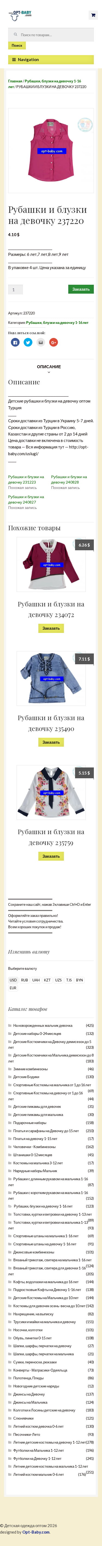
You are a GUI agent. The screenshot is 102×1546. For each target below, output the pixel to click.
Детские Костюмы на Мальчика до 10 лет (46, 1298)
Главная (15, 81)
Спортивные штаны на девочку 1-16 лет (44, 1244)
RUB (24, 980)
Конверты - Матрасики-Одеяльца (40, 1370)
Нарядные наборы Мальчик (35, 1171)
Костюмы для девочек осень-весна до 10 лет (49, 1306)
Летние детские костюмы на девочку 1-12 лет (49, 1442)
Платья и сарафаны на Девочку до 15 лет (46, 1131)
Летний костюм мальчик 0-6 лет (38, 1474)
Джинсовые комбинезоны (33, 1252)
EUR (13, 988)
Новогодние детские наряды (36, 1386)
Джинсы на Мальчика (30, 1402)
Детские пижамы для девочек (37, 1106)
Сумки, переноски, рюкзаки (35, 1362)
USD (13, 980)
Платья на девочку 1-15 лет (35, 1138)
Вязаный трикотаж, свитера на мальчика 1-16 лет (52, 1260)
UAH (36, 980)
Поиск (17, 45)
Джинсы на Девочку (29, 1394)
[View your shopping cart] (93, 15)
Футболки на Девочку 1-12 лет (37, 1458)
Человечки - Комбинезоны (34, 1147)
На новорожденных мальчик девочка (42, 1025)
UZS (58, 980)
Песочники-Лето (26, 1434)
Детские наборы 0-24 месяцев (37, 1033)
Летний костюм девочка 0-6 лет (38, 1426)
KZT (47, 980)
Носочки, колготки (27, 1330)
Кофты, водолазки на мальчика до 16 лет (46, 1282)
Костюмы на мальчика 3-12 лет (38, 1163)
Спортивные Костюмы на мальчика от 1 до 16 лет (52, 1085)
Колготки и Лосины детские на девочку (44, 1410)
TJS (69, 980)
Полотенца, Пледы (28, 1378)
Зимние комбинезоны (30, 1069)
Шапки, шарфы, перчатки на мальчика (43, 1354)
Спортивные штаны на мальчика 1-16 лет (46, 1236)
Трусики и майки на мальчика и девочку (44, 1322)
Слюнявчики (23, 1418)
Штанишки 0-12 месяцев (32, 1155)
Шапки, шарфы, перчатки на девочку (42, 1346)
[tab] (49, 366)
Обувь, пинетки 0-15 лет (32, 1338)
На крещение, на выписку (33, 1314)
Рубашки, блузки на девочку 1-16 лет (57, 322)
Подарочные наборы (29, 1123)
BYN (79, 980)
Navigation (28, 59)
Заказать (81, 289)
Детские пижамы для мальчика (38, 1114)
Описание (49, 366)
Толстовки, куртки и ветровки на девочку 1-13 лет (52, 1214)
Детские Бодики (26, 1077)
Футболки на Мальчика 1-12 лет (38, 1450)
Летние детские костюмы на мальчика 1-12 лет (50, 1466)
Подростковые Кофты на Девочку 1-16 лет (47, 1289)
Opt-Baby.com (36, 1532)
